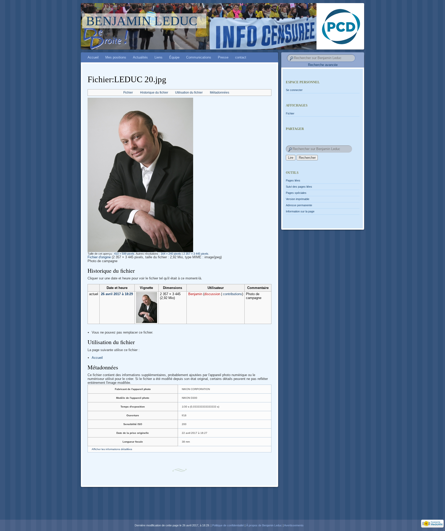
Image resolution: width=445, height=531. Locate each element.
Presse (223, 57)
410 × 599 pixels (124, 253)
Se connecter (294, 90)
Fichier (128, 92)
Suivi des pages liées (299, 186)
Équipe (174, 57)
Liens (158, 57)
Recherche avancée (323, 65)
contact (240, 57)
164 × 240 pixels (171, 253)
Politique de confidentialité (228, 525)
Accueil (93, 57)
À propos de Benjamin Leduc (264, 525)
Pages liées (293, 180)
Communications (198, 57)
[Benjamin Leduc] (259, 26)
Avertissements (294, 525)
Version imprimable (297, 199)
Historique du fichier (154, 92)
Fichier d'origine (99, 257)
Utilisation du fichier (189, 92)
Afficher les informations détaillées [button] (112, 449)
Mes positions (115, 57)
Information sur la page (300, 211)
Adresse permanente (299, 205)
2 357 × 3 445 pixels (195, 253)
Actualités (140, 57)
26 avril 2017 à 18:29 (117, 294)
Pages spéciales (296, 192)
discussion (212, 294)
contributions (232, 294)
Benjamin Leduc (141, 21)
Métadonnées (219, 92)
